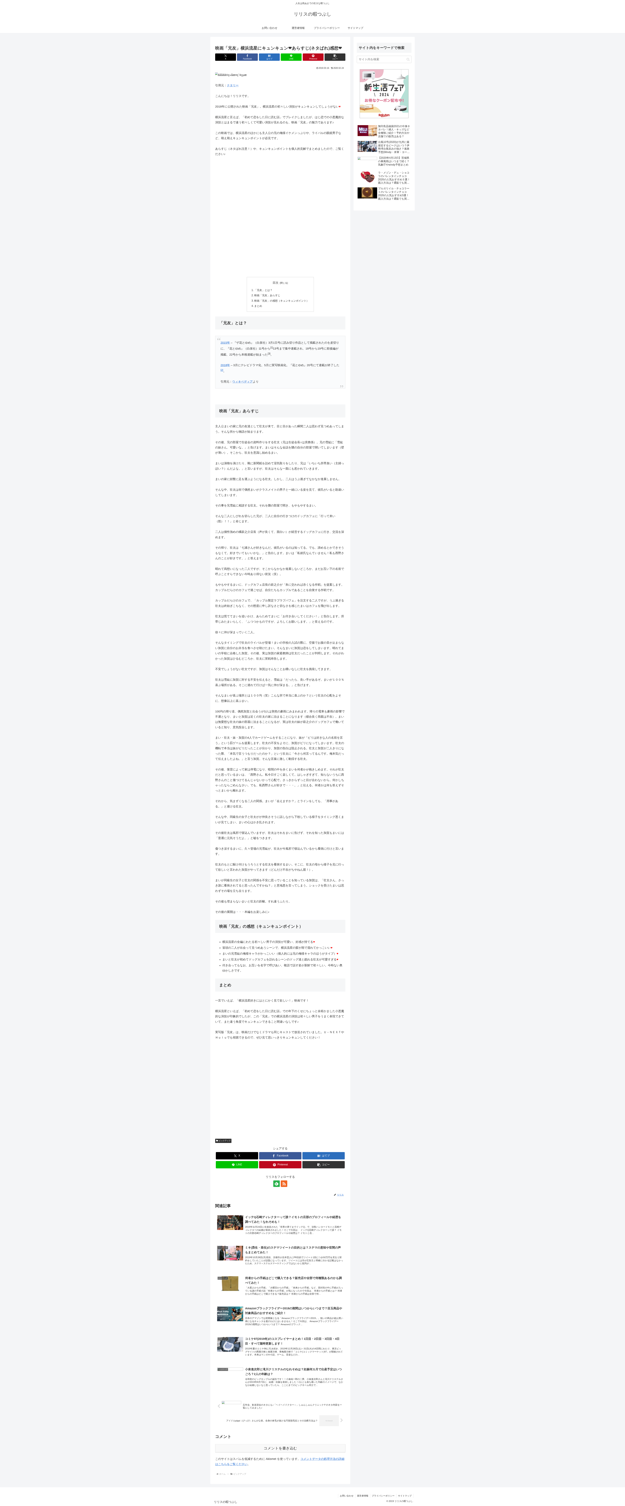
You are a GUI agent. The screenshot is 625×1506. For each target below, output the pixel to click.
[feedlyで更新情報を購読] (276, 1183)
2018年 (225, 365)
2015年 (225, 342)
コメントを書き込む (280, 1448)
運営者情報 (362, 1495)
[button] (335, 57)
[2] (222, 370)
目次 (275, 282)
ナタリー (233, 85)
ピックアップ (224, 1141)
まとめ (258, 305)
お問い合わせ (347, 1495)
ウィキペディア (242, 381)
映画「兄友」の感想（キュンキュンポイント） (281, 300)
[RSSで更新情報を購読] (284, 1183)
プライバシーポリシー (383, 1495)
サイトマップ (405, 1495)
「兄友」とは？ (263, 290)
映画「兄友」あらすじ (267, 295)
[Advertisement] (280, 190)
